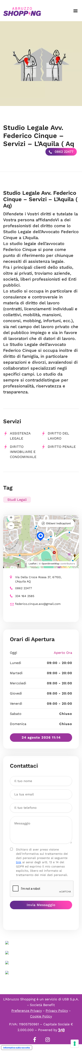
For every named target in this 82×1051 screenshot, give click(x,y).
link (18, 862)
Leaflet (33, 563)
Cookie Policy (41, 1016)
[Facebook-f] (34, 1039)
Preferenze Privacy (26, 1011)
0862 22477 (63, 152)
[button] (75, 10)
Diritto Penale (62, 447)
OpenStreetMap (51, 563)
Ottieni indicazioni (58, 523)
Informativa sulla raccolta (16, 1047)
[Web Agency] (61, 1030)
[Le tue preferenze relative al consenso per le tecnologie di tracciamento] (75, 1044)
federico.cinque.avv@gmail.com (38, 604)
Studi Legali (17, 500)
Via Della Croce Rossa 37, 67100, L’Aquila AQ (38, 579)
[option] (41, 63)
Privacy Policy (57, 1011)
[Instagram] (47, 1039)
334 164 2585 (24, 596)
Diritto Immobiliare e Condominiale (23, 452)
